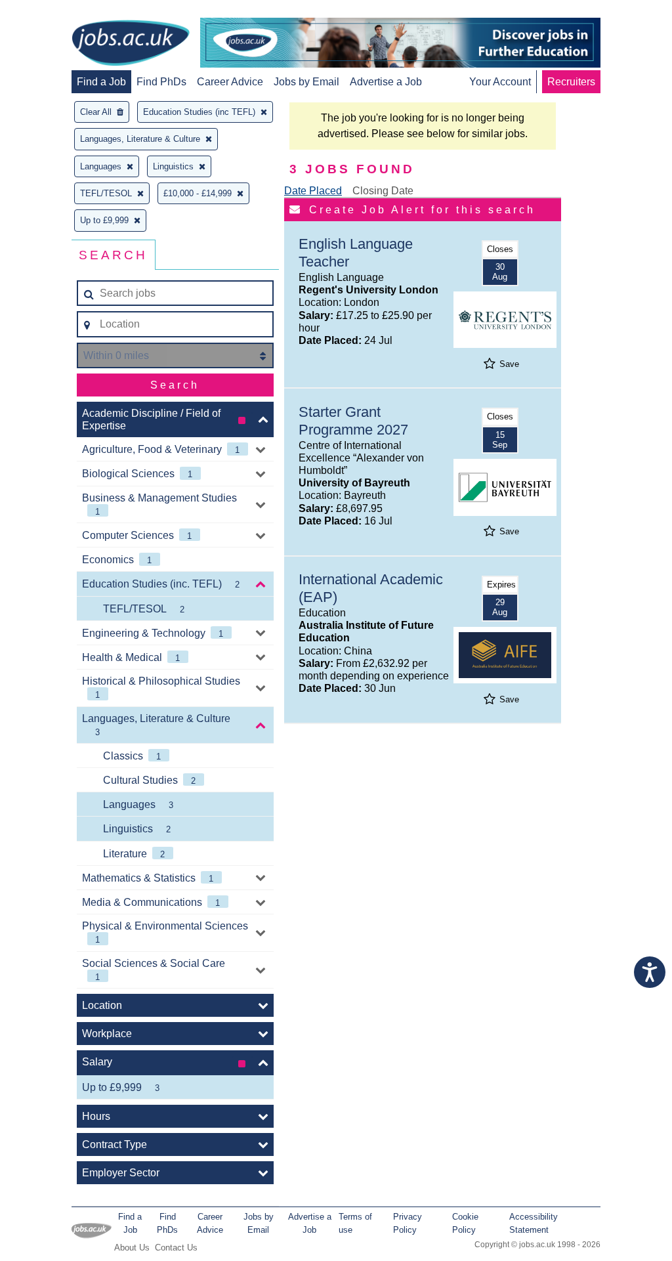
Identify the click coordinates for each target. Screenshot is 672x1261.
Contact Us (176, 1247)
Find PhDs (161, 81)
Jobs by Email (306, 81)
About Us (132, 1247)
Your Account (500, 81)
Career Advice (230, 81)
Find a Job (101, 81)
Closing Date (382, 190)
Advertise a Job (386, 81)
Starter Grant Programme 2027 (353, 421)
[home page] (131, 44)
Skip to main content (52, 11)
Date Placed (313, 190)
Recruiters (571, 81)
